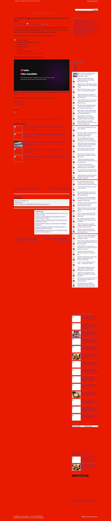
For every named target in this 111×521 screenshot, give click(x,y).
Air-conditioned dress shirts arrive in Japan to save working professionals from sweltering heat (87, 193)
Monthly (75, 68)
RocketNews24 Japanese (92, 1)
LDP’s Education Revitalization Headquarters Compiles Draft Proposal (57, 188)
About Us (74, 500)
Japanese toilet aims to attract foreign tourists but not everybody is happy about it (87, 209)
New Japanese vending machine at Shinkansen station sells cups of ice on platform (87, 220)
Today (74, 64)
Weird (86, 13)
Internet (18, 119)
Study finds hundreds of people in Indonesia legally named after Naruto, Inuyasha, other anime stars (87, 225)
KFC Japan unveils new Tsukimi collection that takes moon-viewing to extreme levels (89, 355)
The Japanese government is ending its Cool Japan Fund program (88, 386)
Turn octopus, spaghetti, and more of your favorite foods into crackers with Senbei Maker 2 (85, 21)
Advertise (16, 517)
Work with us (28, 517)
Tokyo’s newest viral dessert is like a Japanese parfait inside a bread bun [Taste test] (87, 215)
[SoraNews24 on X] (82, 1)
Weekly (75, 66)
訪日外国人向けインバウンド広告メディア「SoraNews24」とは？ (82, 453)
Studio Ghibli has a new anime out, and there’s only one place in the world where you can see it (87, 248)
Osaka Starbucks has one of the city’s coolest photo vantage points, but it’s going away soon (87, 101)
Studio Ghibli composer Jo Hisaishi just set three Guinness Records (86, 149)
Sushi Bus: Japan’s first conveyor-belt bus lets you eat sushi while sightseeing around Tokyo (87, 134)
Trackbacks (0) (17, 196)
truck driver (55, 119)
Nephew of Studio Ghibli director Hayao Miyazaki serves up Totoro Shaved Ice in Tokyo (85, 27)
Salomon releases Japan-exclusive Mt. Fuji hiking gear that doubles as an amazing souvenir (87, 279)
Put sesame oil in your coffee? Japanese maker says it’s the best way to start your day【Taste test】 (86, 285)
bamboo (27, 119)
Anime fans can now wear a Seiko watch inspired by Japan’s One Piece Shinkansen (87, 155)
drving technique (41, 119)
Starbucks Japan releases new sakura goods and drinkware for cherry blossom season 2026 (87, 258)
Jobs (97, 13)
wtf (60, 119)
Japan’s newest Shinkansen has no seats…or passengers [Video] (86, 262)
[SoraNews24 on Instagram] (79, 1)
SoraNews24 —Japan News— (31, 6)
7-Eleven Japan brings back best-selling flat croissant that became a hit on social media (87, 161)
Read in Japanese (20, 104)
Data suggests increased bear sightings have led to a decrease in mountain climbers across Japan (85, 24)
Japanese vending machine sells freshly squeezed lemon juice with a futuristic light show (86, 231)
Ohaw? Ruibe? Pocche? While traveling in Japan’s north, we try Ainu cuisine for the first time (87, 123)
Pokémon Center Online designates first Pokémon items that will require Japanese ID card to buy (87, 199)
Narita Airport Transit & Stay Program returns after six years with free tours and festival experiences (87, 112)
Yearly (74, 70)
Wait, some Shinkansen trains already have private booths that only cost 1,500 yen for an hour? (89, 371)
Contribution (89, 500)
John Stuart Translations (20, 24)
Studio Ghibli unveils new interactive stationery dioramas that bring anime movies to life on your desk (87, 145)
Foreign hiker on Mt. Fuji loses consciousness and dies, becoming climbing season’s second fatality (86, 166)
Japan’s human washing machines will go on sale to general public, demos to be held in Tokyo (87, 242)
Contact (83, 500)
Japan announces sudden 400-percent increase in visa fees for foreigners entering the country (87, 237)
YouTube (22, 101)
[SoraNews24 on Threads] (80, 1)
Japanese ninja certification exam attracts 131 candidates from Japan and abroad (86, 274)
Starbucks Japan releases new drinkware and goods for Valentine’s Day (86, 253)
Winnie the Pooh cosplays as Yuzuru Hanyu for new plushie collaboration (85, 34)
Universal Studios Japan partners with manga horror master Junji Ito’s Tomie (87, 170)
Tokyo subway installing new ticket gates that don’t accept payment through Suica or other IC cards (86, 269)
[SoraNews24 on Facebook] (77, 1)
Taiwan (22, 119)
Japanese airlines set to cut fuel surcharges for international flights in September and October (89, 416)
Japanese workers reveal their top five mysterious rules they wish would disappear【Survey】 (87, 177)
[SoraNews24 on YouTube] (84, 1)
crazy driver (33, 119)
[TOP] (20, 13)
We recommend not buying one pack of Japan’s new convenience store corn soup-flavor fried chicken (87, 107)
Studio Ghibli (92, 13)
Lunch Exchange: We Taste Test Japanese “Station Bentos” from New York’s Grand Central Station (26, 189)
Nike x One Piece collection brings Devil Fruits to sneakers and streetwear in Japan (85, 31)
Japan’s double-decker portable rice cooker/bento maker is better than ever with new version (50, 227)
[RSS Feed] (85, 1)
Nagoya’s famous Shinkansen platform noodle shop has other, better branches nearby (87, 85)
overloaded (49, 119)
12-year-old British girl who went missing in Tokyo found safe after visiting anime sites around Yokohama (87, 139)
